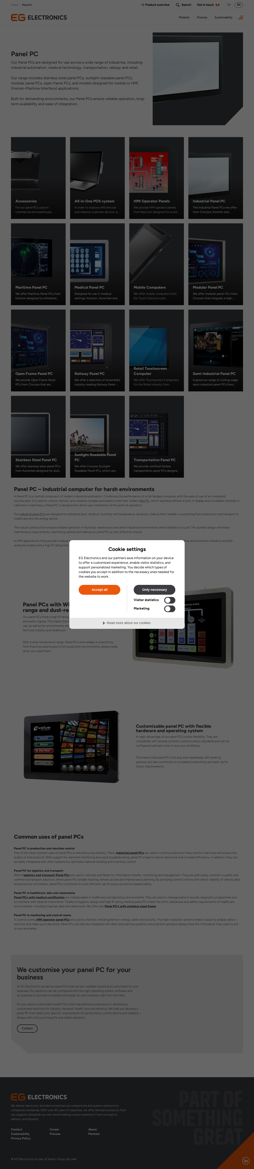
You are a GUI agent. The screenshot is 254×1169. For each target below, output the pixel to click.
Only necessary (154, 590)
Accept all (99, 590)
